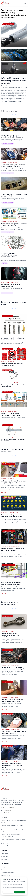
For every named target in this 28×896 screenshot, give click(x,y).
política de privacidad (7, 889)
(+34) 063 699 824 (7, 810)
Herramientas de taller (8, 24)
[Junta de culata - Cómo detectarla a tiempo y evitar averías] (14, 55)
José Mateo (3, 162)
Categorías (5, 863)
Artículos (4, 817)
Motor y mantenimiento (7, 51)
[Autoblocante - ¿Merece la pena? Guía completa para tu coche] (14, 68)
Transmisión (5, 64)
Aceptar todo (20, 892)
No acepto (8, 892)
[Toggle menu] (25, 2)
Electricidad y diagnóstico (7, 143)
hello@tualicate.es (7, 812)
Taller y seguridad (5, 875)
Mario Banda (4, 335)
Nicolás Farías (4, 133)
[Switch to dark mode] (21, 2)
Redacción (4, 850)
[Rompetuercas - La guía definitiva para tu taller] (14, 34)
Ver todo (14, 114)
